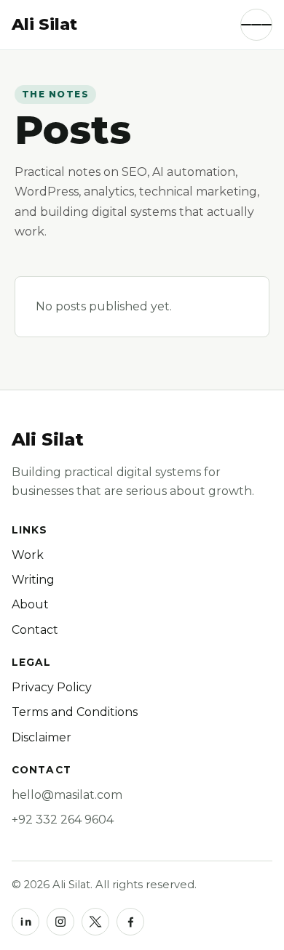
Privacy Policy (52, 687)
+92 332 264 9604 (63, 819)
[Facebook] (130, 921)
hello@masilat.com (67, 795)
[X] (95, 921)
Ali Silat (48, 439)
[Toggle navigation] (256, 25)
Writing (33, 580)
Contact (35, 630)
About (30, 604)
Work (28, 555)
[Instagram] (60, 921)
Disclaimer (41, 737)
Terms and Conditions (75, 712)
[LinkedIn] (25, 921)
